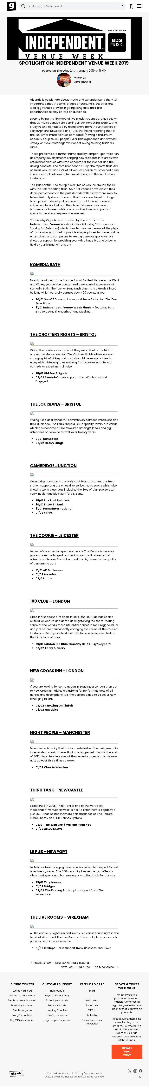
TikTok (92, 1010)
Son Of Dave (53, 299)
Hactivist (51, 710)
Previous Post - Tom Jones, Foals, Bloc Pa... (62, 963)
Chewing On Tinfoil (59, 705)
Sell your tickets (57, 1005)
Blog (92, 990)
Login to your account (57, 1020)
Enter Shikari (53, 504)
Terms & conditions (58, 1073)
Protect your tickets (57, 1000)
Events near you (22, 990)
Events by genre (22, 1010)
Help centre (57, 990)
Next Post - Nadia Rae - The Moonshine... (88, 967)
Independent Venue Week (49, 224)
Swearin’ (51, 377)
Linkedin (92, 1015)
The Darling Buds (57, 890)
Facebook (92, 1005)
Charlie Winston (56, 767)
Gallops (49, 948)
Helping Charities (57, 1010)
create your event (127, 1051)
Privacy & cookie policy (88, 1073)
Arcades (50, 574)
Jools (49, 578)
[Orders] (131, 6)
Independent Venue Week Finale (67, 307)
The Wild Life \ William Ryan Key (67, 825)
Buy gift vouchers (22, 1015)
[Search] (122, 6)
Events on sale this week (22, 1000)
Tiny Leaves (52, 882)
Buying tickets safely (57, 995)
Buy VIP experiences (22, 1020)
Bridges (49, 886)
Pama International (57, 508)
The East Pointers (57, 500)
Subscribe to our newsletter (92, 1021)
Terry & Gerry (55, 648)
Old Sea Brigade (56, 373)
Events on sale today (22, 995)
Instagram (92, 1000)
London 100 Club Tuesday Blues (67, 644)
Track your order (57, 1015)
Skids (48, 513)
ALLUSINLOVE (53, 829)
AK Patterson (53, 570)
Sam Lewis (50, 439)
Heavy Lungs (54, 443)
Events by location (22, 1005)
